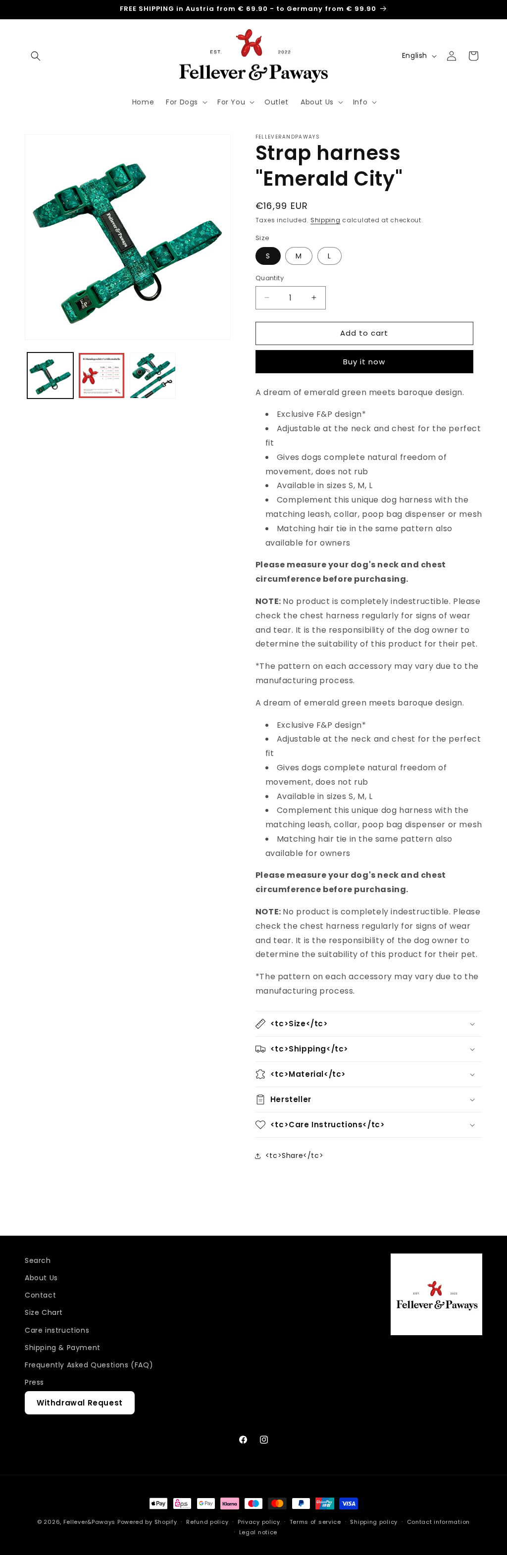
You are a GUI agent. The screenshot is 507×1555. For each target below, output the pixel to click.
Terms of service (315, 1522)
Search (38, 1260)
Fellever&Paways (89, 1522)
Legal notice (258, 1532)
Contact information (438, 1522)
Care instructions (57, 1330)
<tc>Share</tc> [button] (294, 1155)
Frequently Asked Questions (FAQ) (89, 1365)
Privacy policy (259, 1522)
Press (34, 1382)
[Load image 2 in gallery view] (101, 375)
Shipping (325, 220)
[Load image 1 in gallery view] (50, 375)
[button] (36, 56)
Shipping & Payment (63, 1348)
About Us (41, 1278)
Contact (40, 1295)
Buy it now (364, 361)
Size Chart (44, 1312)
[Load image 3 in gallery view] (153, 375)
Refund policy (207, 1522)
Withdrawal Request (80, 1403)
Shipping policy (374, 1522)
